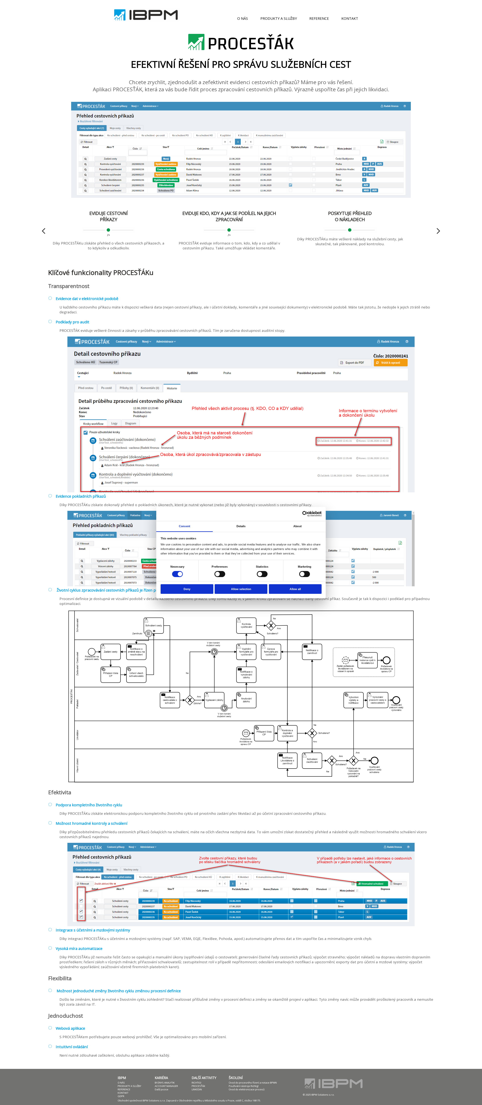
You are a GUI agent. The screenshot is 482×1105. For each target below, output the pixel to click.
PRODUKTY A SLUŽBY (129, 1086)
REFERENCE (124, 1089)
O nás (242, 18)
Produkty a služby (278, 18)
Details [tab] (241, 526)
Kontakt (349, 18)
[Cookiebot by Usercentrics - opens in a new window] (305, 514)
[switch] (219, 574)
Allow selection (241, 589)
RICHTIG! (196, 1082)
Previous (43, 230)
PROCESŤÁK (198, 1086)
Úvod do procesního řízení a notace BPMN (253, 1082)
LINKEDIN (197, 1089)
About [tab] (297, 526)
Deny (187, 589)
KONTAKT (123, 1092)
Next (438, 230)
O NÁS (121, 1082)
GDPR (121, 1096)
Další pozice (161, 1089)
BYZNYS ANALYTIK (165, 1082)
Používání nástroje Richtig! (244, 1086)
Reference (319, 18)
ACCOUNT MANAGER (166, 1086)
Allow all (295, 589)
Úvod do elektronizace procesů (247, 1089)
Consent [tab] (184, 526)
